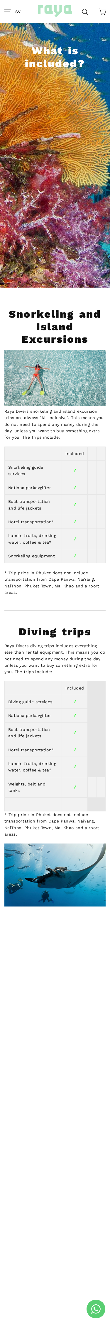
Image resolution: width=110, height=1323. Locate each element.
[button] (19, 11)
